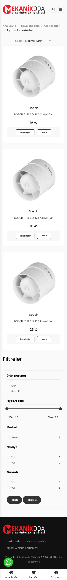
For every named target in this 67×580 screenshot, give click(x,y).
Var (13, 462)
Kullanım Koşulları (35, 541)
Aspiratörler (52, 26)
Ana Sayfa (9, 26)
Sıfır (13, 386)
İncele (44, 132)
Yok (13, 457)
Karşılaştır (25, 132)
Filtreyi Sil (31, 499)
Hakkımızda (13, 541)
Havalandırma (30, 26)
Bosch (15, 437)
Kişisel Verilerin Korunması (22, 548)
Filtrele (14, 499)
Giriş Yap (56, 577)
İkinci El (15, 391)
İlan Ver (33, 577)
